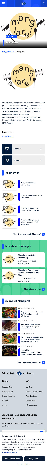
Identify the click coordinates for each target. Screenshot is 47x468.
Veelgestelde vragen (34, 391)
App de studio (31, 396)
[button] (3, 3)
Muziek (5, 401)
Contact (29, 387)
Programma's (7, 391)
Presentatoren (8, 396)
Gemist (5, 405)
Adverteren (30, 401)
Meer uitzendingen (32, 289)
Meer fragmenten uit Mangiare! (27, 234)
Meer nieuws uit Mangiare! (29, 362)
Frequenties (7, 387)
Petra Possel (7, 137)
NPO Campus (31, 405)
